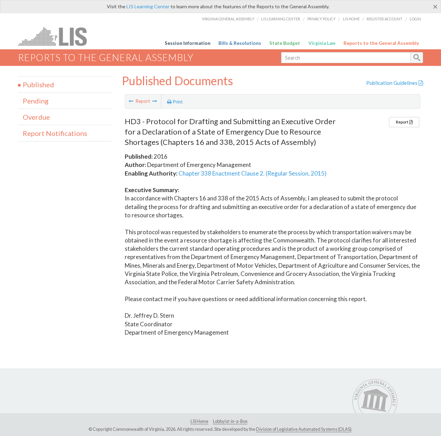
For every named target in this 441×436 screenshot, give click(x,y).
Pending (36, 101)
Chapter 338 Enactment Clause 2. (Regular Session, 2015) (252, 173)
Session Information (188, 43)
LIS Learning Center (148, 6)
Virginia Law (322, 43)
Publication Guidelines (392, 83)
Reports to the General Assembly (381, 43)
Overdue (36, 117)
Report (402, 122)
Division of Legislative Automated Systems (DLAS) (303, 429)
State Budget (284, 43)
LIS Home (351, 19)
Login (415, 19)
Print (177, 102)
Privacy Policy (321, 19)
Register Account (384, 19)
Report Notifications (55, 133)
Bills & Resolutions (239, 43)
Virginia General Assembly (228, 19)
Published (38, 84)
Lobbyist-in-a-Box (230, 421)
